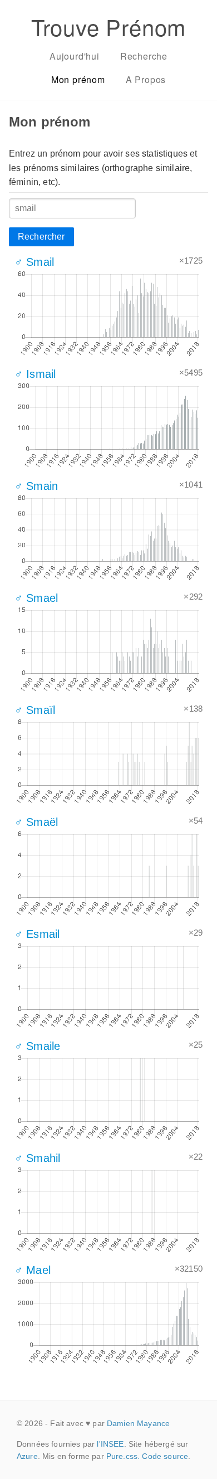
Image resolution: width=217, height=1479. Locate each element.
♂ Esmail (37, 934)
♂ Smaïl (34, 710)
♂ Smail (34, 262)
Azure (27, 1456)
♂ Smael (36, 598)
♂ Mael (32, 1270)
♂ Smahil (37, 1158)
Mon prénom (78, 79)
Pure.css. (123, 1456)
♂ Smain (36, 486)
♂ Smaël (36, 822)
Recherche (143, 56)
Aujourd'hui (75, 56)
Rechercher (41, 236)
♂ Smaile (37, 1046)
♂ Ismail (35, 374)
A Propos (146, 79)
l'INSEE (110, 1443)
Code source (165, 1456)
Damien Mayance (138, 1423)
